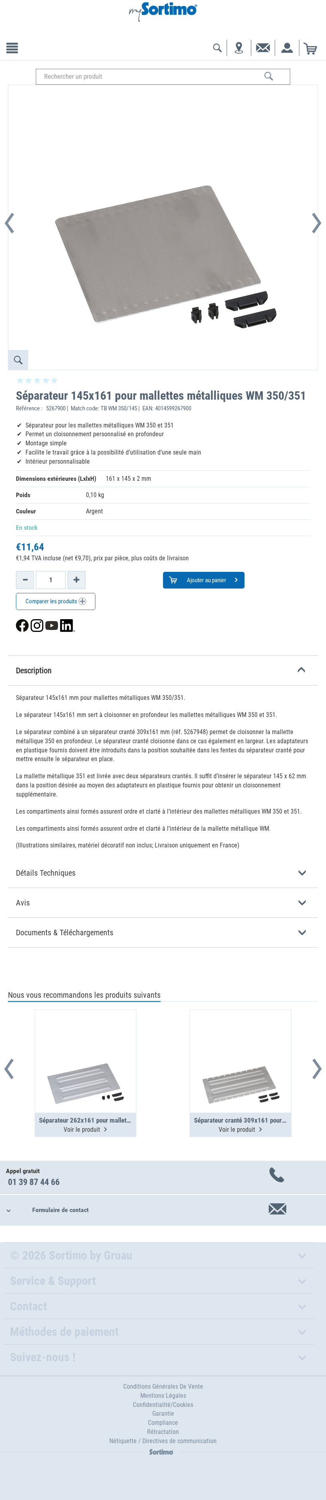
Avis (23, 902)
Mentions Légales (163, 1395)
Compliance (163, 1422)
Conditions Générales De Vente (163, 1386)
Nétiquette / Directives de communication (163, 1441)
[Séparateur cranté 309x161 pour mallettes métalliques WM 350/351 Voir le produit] (240, 1042)
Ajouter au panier (206, 580)
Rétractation (163, 1432)
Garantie (163, 1413)
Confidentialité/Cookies (163, 1405)
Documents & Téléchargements (64, 932)
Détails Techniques (46, 873)
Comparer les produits (51, 601)
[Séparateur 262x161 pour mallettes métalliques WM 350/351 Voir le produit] (85, 1042)
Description (34, 670)
